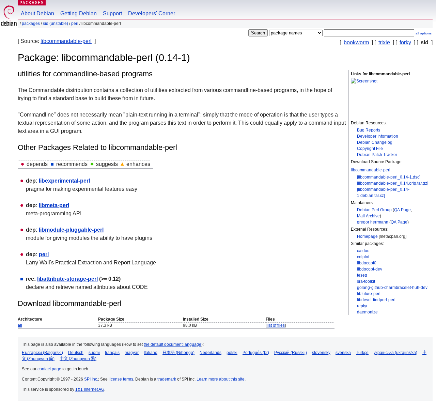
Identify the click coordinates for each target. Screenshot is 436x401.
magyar (132, 352)
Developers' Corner (151, 13)
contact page (49, 369)
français (112, 352)
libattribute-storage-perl (67, 279)
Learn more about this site (221, 379)
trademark (166, 379)
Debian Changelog (374, 142)
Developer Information (377, 136)
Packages (31, 2)
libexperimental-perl (64, 181)
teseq (362, 275)
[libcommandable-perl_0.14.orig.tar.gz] (392, 183)
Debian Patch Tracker (377, 154)
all (20, 325)
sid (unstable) (55, 23)
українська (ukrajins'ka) (395, 352)
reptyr (362, 306)
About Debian (37, 13)
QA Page (402, 209)
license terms (121, 379)
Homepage (367, 236)
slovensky (321, 352)
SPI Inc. (91, 379)
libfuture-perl (368, 293)
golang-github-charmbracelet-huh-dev (392, 287)
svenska (343, 352)
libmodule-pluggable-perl (71, 230)
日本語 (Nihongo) (178, 352)
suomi (94, 352)
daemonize (367, 312)
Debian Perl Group (374, 209)
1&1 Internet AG (89, 389)
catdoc (363, 250)
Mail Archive (368, 216)
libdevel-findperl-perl (376, 299)
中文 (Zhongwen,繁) (78, 358)
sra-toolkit (366, 281)
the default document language (172, 344)
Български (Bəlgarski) (42, 352)
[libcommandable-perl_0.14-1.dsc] (388, 177)
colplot (363, 257)
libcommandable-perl (66, 41)
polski (232, 352)
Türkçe (362, 352)
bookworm (356, 42)
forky (405, 42)
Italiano (150, 352)
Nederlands (210, 352)
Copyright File (370, 148)
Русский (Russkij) (290, 352)
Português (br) (256, 352)
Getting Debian (78, 13)
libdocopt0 (366, 263)
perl (74, 23)
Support (112, 13)
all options (424, 33)
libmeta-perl (54, 205)
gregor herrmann (372, 222)
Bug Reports (368, 130)
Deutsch (75, 352)
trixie (384, 42)
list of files (276, 325)
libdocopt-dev (369, 269)
